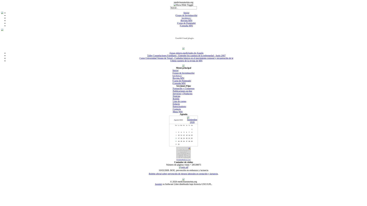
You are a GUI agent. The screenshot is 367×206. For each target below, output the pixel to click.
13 (186, 135)
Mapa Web (178, 111)
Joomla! (158, 184)
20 (186, 138)
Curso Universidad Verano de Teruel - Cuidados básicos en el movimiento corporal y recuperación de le (186, 58)
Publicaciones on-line (182, 91)
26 (184, 141)
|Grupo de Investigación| (186, 15)
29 (192, 141)
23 (176, 141)
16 (176, 138)
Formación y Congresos (183, 88)
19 (184, 138)
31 (178, 144)
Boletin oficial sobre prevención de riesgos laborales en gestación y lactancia (183, 174)
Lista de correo (179, 101)
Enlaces (176, 104)
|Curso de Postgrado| (186, 23)
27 (186, 141)
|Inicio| (186, 13)
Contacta (177, 109)
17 (178, 138)
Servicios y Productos (182, 93)
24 (178, 141)
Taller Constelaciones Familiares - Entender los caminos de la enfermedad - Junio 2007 (186, 55)
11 (181, 135)
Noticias (176, 96)
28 (189, 141)
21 (189, 138)
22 (192, 138)
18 (181, 138)
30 (176, 144)
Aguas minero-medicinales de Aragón (186, 53)
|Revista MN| (186, 20)
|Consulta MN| (186, 25)
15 (192, 135)
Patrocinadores (179, 106)
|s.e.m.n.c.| (186, 18)
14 (189, 135)
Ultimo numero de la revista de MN (186, 61)
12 (184, 135)
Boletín (176, 99)
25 (181, 141)
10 (178, 135)
